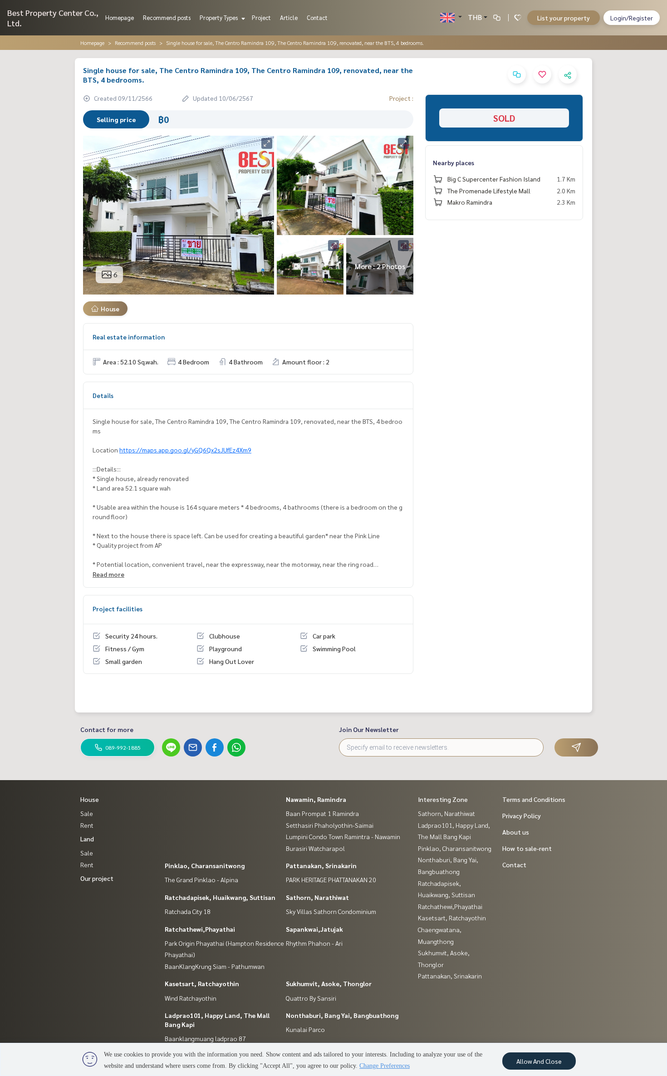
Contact (317, 17)
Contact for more (106, 729)
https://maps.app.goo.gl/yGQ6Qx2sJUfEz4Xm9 (185, 450)
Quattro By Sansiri (311, 998)
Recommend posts (167, 17)
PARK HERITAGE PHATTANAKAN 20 (331, 879)
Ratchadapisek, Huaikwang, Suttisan (220, 897)
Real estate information (129, 337)
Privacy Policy (521, 815)
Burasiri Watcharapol (315, 848)
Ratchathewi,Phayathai (200, 929)
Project (261, 17)
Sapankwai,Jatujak (314, 929)
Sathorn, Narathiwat (317, 897)
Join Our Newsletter (369, 729)
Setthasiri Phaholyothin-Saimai (329, 825)
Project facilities (117, 608)
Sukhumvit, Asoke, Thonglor (329, 983)
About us (515, 832)
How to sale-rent (527, 848)
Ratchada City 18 (188, 911)
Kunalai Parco (305, 1029)
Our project (96, 878)
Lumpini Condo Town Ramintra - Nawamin (343, 836)
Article (289, 17)
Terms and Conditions (533, 799)
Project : (401, 98)
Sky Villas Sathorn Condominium (331, 911)
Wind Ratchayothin (190, 998)
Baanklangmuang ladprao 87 (205, 1038)
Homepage (119, 17)
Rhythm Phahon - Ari (314, 943)
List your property (563, 18)
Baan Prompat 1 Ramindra (322, 813)
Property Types (219, 17)
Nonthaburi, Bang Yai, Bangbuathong (342, 1015)
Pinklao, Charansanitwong (205, 865)
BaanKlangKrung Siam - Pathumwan (215, 966)
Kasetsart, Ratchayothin (202, 983)
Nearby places (453, 162)
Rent (86, 825)
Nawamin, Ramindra (316, 799)
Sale (86, 813)
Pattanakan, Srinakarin (321, 865)
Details (103, 395)
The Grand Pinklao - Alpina (201, 879)
